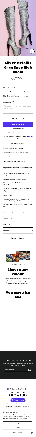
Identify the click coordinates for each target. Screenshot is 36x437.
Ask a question (7, 230)
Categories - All (10, 404)
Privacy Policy (26, 406)
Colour (12, 92)
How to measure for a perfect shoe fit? (13, 213)
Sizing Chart (6, 224)
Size (11, 83)
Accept (17, 423)
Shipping (13, 79)
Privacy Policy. (23, 418)
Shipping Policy (7, 218)
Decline (17, 427)
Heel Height (27, 92)
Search (17, 404)
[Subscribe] (29, 370)
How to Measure (25, 404)
